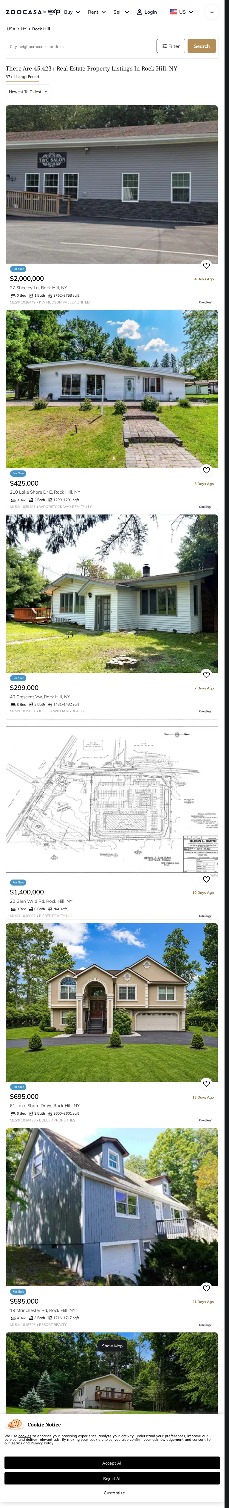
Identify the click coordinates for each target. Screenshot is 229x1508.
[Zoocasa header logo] (33, 12)
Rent (93, 12)
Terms (16, 1443)
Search (202, 46)
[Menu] (212, 12)
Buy (68, 12)
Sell (118, 12)
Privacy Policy (42, 1443)
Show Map (112, 1346)
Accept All (112, 1463)
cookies (24, 1435)
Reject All (112, 1478)
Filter (174, 46)
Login (151, 12)
